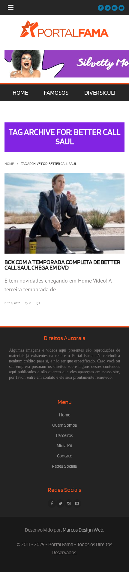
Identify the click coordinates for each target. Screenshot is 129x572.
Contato (64, 456)
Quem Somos (64, 425)
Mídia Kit (65, 445)
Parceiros (64, 435)
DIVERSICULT (100, 93)
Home (9, 164)
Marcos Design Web (83, 530)
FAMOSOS (56, 93)
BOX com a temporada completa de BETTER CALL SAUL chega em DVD (62, 265)
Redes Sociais (64, 466)
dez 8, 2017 (12, 303)
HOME (20, 93)
